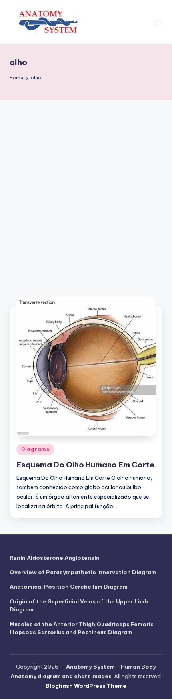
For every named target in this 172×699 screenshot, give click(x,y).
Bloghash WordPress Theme (86, 685)
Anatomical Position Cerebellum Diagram (69, 586)
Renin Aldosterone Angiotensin (55, 557)
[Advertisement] (86, 190)
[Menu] (158, 22)
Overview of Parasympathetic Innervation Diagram (83, 572)
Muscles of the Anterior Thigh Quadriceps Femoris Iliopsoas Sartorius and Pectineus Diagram (82, 628)
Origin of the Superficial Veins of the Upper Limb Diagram (79, 605)
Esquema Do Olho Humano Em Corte (85, 464)
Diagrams (35, 449)
